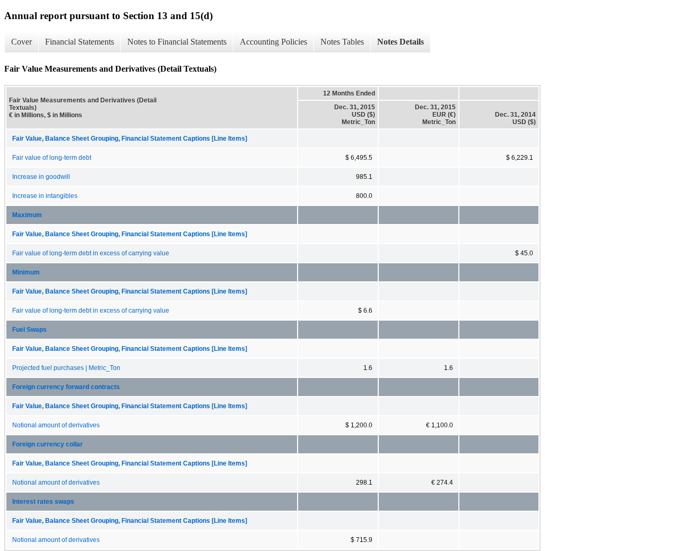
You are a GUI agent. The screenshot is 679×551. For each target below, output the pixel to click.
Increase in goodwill (41, 177)
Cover (21, 41)
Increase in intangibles (44, 196)
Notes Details (400, 41)
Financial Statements (79, 41)
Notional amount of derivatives (56, 425)
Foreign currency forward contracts (66, 387)
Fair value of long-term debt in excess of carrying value (90, 253)
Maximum (27, 215)
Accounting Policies (273, 41)
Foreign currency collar (47, 444)
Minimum (26, 272)
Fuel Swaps (29, 329)
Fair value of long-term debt (51, 157)
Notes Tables (342, 41)
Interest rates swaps (43, 501)
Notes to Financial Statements (177, 41)
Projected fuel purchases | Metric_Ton (66, 368)
